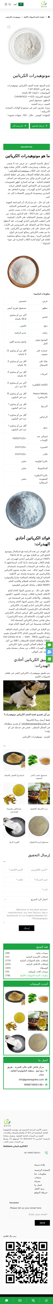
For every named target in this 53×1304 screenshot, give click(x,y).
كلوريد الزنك (14, 842)
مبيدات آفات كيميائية (38, 971)
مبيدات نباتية (42, 953)
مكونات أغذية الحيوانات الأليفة (34, 975)
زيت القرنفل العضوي (39, 809)
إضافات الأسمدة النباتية (37, 956)
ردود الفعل (39, 1188)
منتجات (37, 1177)
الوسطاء (44, 967)
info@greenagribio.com (34, 723)
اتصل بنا (38, 1185)
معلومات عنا (40, 1173)
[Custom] (46, 1300)
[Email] (19, 1300)
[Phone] (33, 1300)
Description (26, 147)
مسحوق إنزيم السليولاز (38, 842)
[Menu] (6, 4)
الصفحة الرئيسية (42, 1170)
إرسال (26, 928)
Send (42, 1222)
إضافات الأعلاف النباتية (37, 964)
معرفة (37, 1181)
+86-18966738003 (32, 1153)
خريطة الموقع (40, 1192)
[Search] (10, 4)
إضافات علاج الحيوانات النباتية (34, 960)
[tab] (26, 147)
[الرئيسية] (49, 17)
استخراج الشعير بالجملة (14, 775)
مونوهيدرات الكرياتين (19, 170)
